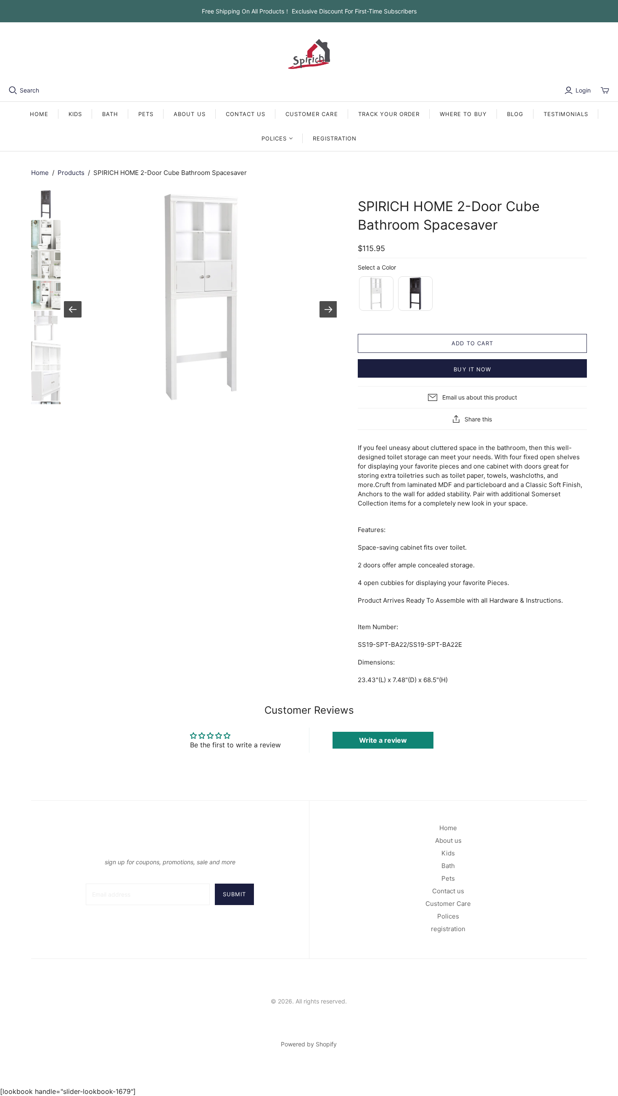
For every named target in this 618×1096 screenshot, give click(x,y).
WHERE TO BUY (463, 114)
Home (40, 173)
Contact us (448, 891)
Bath (448, 866)
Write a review (383, 740)
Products (71, 173)
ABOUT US (189, 114)
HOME (39, 114)
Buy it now (472, 369)
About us (448, 841)
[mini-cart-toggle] (605, 90)
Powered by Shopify (309, 1044)
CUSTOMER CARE (311, 114)
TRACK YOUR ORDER (389, 114)
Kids (448, 853)
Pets (448, 878)
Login (583, 90)
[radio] (376, 293)
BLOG (515, 114)
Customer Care (448, 904)
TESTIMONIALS (566, 114)
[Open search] (13, 90)
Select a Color (377, 267)
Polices (448, 916)
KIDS (75, 114)
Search (29, 90)
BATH (110, 114)
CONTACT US (245, 114)
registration (335, 138)
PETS (145, 114)
